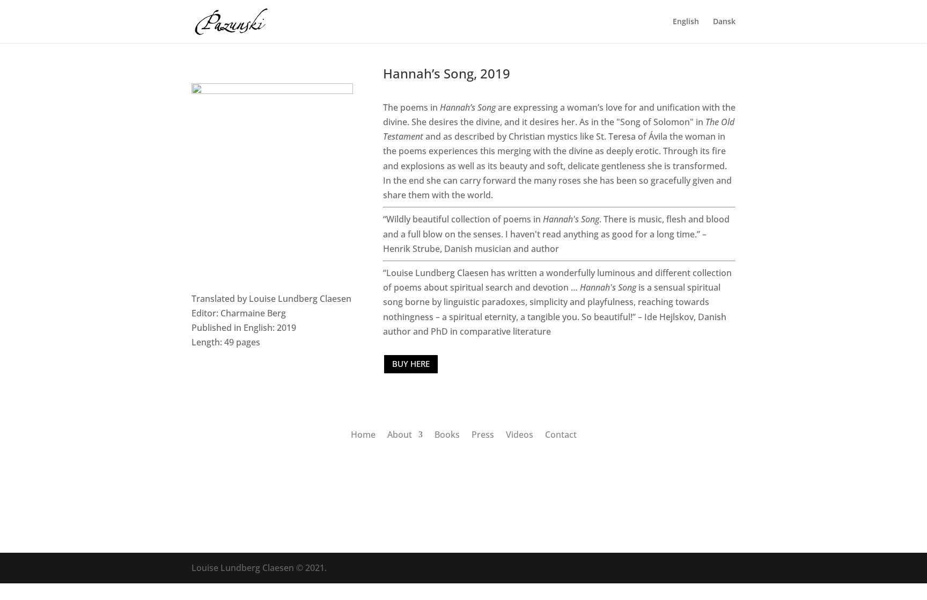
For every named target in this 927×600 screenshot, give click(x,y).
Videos (519, 433)
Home (363, 433)
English (686, 22)
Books (447, 433)
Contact (561, 433)
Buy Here (411, 363)
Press (483, 433)
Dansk (724, 22)
